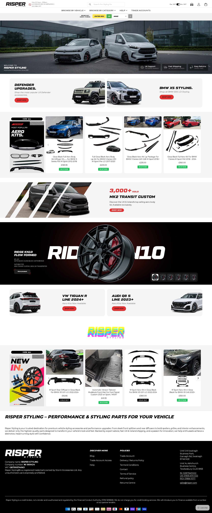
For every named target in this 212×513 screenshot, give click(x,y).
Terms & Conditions (129, 465)
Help (92, 465)
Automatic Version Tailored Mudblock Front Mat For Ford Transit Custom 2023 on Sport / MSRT (103, 392)
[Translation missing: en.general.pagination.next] (198, 145)
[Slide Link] (106, 47)
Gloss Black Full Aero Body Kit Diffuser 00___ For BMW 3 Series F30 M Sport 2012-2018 (64, 159)
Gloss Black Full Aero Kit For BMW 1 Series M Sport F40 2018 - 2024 (182, 158)
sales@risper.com (188, 483)
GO (109, 16)
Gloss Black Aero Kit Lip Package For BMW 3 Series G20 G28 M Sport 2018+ (142, 158)
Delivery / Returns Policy (132, 460)
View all (27, 119)
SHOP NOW (117, 210)
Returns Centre (127, 483)
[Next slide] (118, 279)
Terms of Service (128, 474)
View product (22, 271)
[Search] (130, 16)
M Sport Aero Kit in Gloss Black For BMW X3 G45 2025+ (182, 391)
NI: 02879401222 (188, 473)
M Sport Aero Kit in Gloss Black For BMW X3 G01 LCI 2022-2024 (143, 391)
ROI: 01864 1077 (187, 478)
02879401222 (48, 4)
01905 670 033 (37, 4)
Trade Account (127, 456)
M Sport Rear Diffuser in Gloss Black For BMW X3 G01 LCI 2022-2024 (64, 391)
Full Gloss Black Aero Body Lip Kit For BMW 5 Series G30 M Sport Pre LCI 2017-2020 (103, 159)
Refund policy (127, 478)
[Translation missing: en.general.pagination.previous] (48, 145)
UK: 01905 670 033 (189, 476)
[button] (106, 4)
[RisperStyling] (15, 4)
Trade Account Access (101, 460)
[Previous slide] (94, 279)
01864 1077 (36, 6)
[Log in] (199, 4)
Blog (92, 456)
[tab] (155, 277)
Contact (124, 469)
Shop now (21, 100)
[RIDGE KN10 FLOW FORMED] (106, 253)
